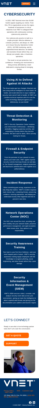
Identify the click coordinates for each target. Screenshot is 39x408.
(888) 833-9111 (13, 397)
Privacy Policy (9, 391)
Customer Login (27, 391)
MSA (18, 391)
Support (26, 3)
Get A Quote (13, 335)
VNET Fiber (9, 392)
